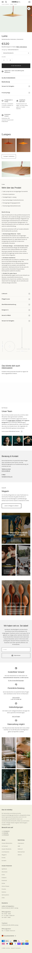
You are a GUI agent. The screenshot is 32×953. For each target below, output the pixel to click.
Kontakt (4, 860)
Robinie (4, 892)
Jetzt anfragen (16, 716)
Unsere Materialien (7, 843)
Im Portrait (5, 846)
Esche (3, 883)
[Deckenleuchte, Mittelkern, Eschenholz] (9, 145)
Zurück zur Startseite (5, 4)
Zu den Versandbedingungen (16, 680)
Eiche (3, 874)
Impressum (21, 843)
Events (3, 857)
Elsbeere (4, 877)
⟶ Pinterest (5, 834)
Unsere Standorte (6, 849)
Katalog (11, 4)
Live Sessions (5, 852)
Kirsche (4, 889)
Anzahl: (4, 57)
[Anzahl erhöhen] (10, 60)
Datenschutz (21, 852)
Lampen (15, 4)
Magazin (4, 854)
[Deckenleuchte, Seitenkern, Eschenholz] (23, 145)
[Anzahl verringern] (4, 60)
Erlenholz (4, 880)
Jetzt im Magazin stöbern (11, 505)
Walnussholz (5, 895)
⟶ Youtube (5, 833)
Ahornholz (4, 872)
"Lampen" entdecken (8, 156)
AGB (19, 846)
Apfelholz (4, 869)
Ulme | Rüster (5, 886)
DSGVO (20, 854)
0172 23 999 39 (6, 471)
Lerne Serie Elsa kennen (16, 611)
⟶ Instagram (6, 831)
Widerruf (20, 849)
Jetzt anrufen (16, 697)
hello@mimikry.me (7, 476)
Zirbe (3, 897)
